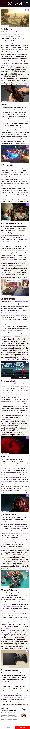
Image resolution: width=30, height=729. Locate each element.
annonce (3, 531)
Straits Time (17, 121)
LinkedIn (15, 264)
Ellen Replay (3, 261)
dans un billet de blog (17, 168)
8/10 (15, 428)
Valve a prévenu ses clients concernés (12, 697)
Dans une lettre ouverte (12, 606)
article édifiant (21, 301)
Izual (2, 25)
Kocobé (2, 65)
